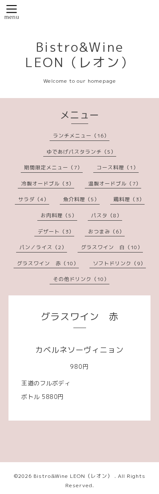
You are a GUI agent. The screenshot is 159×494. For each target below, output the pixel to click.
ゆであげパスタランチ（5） (81, 151)
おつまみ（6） (106, 231)
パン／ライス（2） (43, 247)
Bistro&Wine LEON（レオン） (79, 54)
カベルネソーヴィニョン (79, 350)
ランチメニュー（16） (81, 135)
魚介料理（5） (81, 199)
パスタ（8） (106, 215)
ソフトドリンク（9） (119, 263)
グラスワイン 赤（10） (48, 263)
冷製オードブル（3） (47, 183)
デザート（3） (56, 231)
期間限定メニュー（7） (53, 167)
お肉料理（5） (59, 215)
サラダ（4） (33, 199)
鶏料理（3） (129, 199)
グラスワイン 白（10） (112, 247)
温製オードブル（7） (114, 183)
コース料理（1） (118, 167)
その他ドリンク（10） (81, 279)
